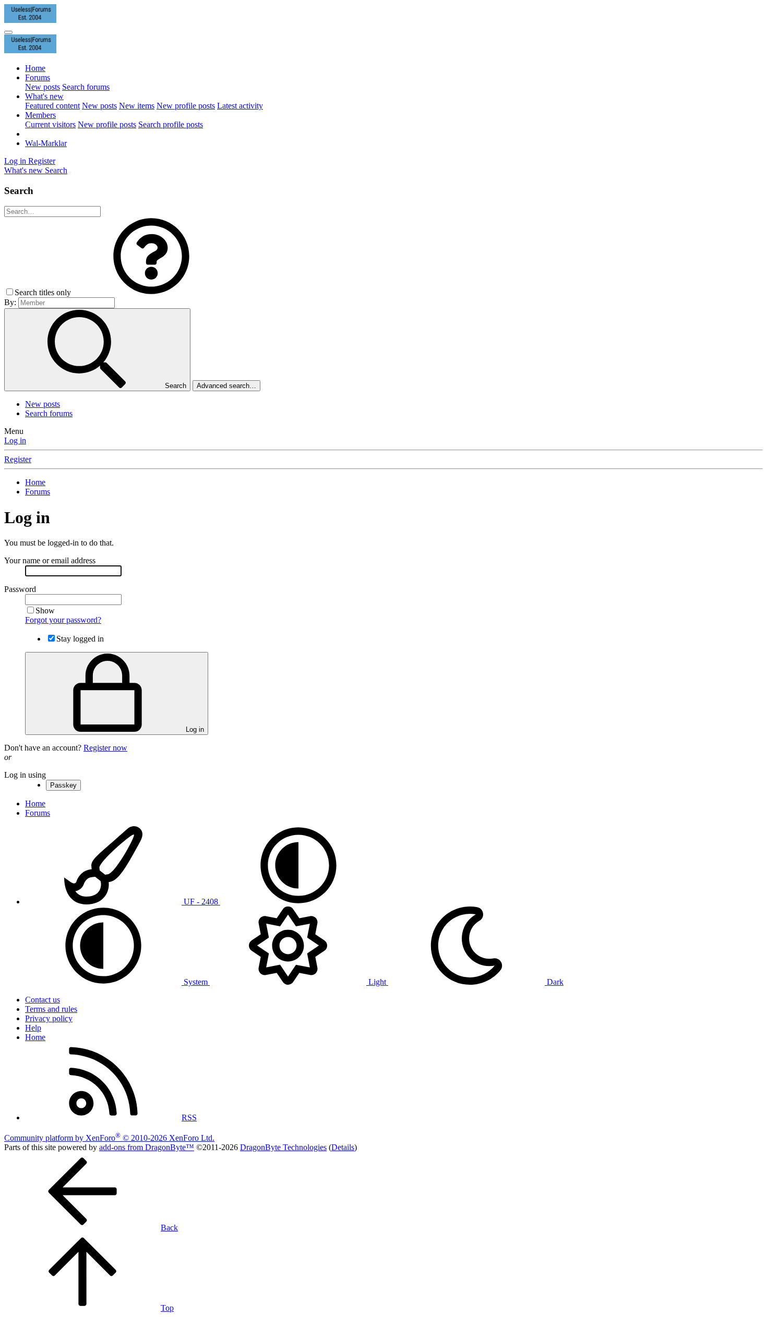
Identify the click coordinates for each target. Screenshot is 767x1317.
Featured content (52, 105)
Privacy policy (49, 1018)
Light (377, 981)
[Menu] (8, 32)
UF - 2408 (201, 901)
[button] (151, 292)
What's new (44, 96)
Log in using (25, 774)
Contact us (42, 999)
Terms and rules (51, 1009)
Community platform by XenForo (109, 1137)
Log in (15, 440)
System (196, 981)
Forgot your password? (63, 619)
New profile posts (186, 105)
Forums (37, 77)
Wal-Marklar (46, 143)
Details (342, 1147)
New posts (42, 86)
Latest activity (240, 105)
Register (17, 459)
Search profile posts (170, 124)
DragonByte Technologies (283, 1147)
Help (33, 1027)
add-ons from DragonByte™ (146, 1147)
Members (40, 115)
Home (35, 68)
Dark (554, 981)
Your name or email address (49, 560)
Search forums (86, 86)
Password (20, 589)
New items (136, 105)
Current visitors (50, 124)
